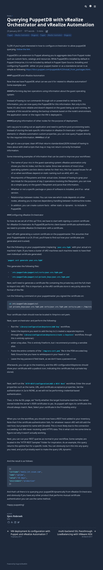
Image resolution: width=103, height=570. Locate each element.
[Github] (8, 522)
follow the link (23, 49)
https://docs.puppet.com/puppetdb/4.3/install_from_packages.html (58, 69)
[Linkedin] (15, 522)
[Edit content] (47, 30)
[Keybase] (12, 522)
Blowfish (24, 564)
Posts (9, 16)
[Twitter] (18, 522)
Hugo (17, 564)
